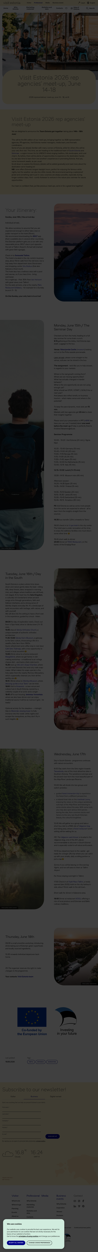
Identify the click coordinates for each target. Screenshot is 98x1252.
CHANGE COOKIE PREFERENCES (39, 1242)
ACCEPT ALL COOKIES (16, 1242)
